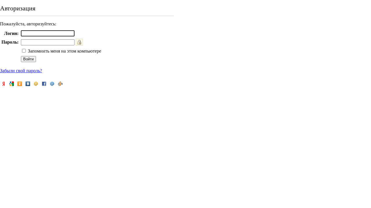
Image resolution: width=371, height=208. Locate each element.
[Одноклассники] (20, 84)
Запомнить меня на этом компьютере (64, 51)
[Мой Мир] (36, 84)
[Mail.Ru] (52, 84)
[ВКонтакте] (28, 84)
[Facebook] (44, 84)
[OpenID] (60, 84)
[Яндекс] (3, 84)
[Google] (11, 84)
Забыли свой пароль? (21, 70)
